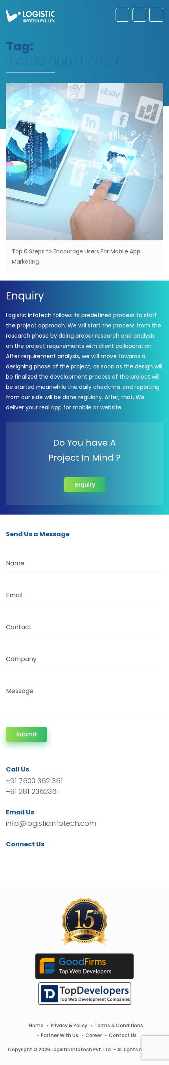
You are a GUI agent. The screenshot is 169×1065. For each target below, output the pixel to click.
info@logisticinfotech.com (51, 823)
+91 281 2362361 (32, 791)
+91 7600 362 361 (34, 781)
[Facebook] (14, 858)
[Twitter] (24, 858)
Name (15, 563)
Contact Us (123, 1035)
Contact (19, 627)
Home (36, 1025)
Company (21, 659)
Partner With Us (59, 1035)
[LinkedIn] (49, 858)
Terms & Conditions (118, 1025)
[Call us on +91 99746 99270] (139, 15)
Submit (26, 734)
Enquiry (84, 485)
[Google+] (36, 858)
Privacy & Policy (69, 1025)
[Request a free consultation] (122, 15)
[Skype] (59, 858)
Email (14, 595)
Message (19, 690)
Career (93, 1035)
